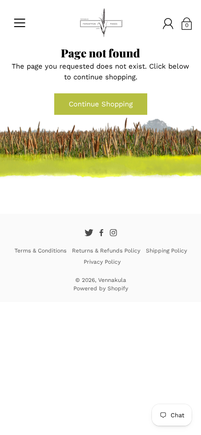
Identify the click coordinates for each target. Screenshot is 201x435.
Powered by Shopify (100, 288)
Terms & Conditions (40, 250)
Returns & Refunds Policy (106, 250)
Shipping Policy (166, 250)
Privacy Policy (102, 262)
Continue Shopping (101, 104)
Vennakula (112, 280)
